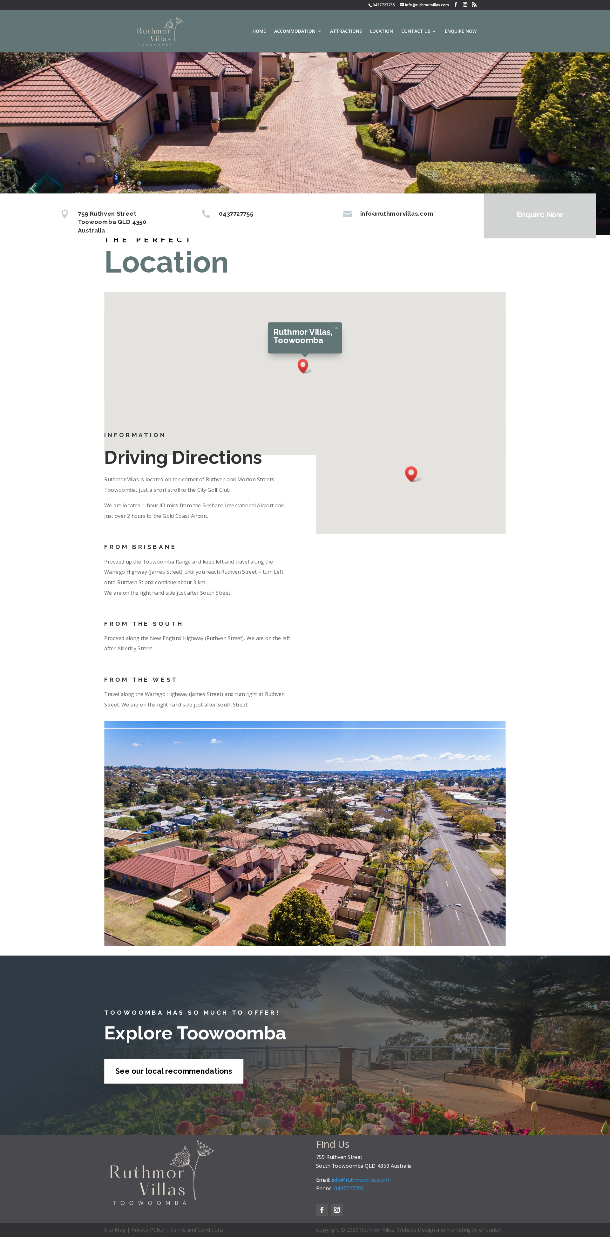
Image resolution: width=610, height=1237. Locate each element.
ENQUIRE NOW (461, 31)
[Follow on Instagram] (337, 1210)
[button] (305, 366)
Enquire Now (540, 214)
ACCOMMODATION (294, 31)
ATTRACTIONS (346, 31)
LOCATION (381, 31)
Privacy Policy (148, 1229)
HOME (259, 31)
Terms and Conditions (196, 1229)
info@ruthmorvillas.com (427, 5)
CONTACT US (415, 31)
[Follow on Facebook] (322, 1210)
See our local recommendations (173, 1071)
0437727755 (384, 5)
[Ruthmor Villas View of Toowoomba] (305, 944)
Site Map (114, 1229)
